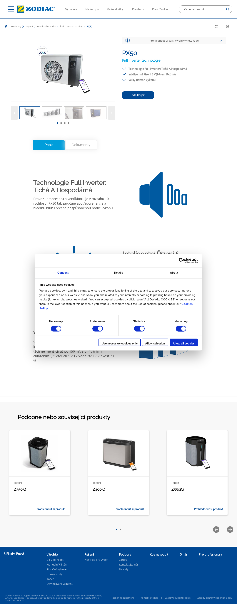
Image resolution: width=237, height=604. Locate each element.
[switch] (97, 329)
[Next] (111, 113)
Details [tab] (118, 272)
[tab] (57, 123)
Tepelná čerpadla (46, 26)
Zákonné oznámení (123, 597)
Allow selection (155, 343)
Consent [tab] (63, 272)
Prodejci (138, 9)
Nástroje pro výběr (96, 559)
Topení (29, 26)
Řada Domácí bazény (71, 26)
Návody (123, 569)
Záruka (123, 559)
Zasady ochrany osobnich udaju (214, 597)
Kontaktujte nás (128, 564)
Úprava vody (54, 574)
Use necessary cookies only (120, 343)
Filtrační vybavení (57, 569)
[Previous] (14, 113)
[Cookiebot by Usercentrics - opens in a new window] (181, 260)
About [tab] (174, 272)
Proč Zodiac (160, 9)
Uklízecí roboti (55, 559)
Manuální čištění (57, 564)
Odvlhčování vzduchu (60, 583)
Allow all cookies (184, 343)
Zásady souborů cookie (178, 597)
